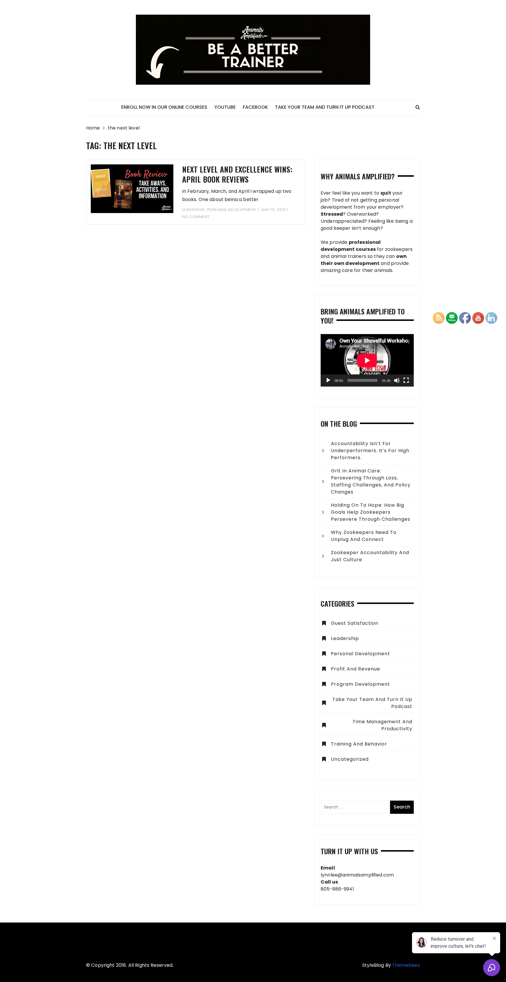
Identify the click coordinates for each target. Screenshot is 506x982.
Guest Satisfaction (354, 623)
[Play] (328, 380)
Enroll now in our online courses (164, 107)
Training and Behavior (359, 744)
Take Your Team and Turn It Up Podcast (325, 107)
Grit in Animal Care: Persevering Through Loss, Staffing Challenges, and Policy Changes (371, 481)
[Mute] (397, 380)
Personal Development (231, 209)
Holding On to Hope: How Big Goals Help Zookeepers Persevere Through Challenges (370, 512)
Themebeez (406, 965)
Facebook (255, 107)
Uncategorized (350, 759)
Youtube (225, 107)
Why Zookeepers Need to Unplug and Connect (363, 536)
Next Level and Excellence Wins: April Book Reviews (237, 174)
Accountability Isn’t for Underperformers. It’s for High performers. (370, 450)
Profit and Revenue (355, 669)
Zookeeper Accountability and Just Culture (370, 556)
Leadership (193, 209)
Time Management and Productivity (382, 725)
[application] (367, 360)
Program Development (360, 684)
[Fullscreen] (406, 380)
